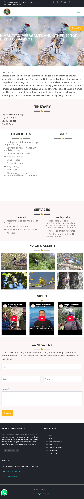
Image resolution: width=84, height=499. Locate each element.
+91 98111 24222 (27, 2)
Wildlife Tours (53, 454)
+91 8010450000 (12, 2)
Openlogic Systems (45, 494)
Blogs (50, 435)
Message (5, 389)
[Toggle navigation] (79, 11)
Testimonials (53, 451)
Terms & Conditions (55, 447)
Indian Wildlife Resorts (56, 441)
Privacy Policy (53, 444)
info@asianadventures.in (15, 4)
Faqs (50, 438)
